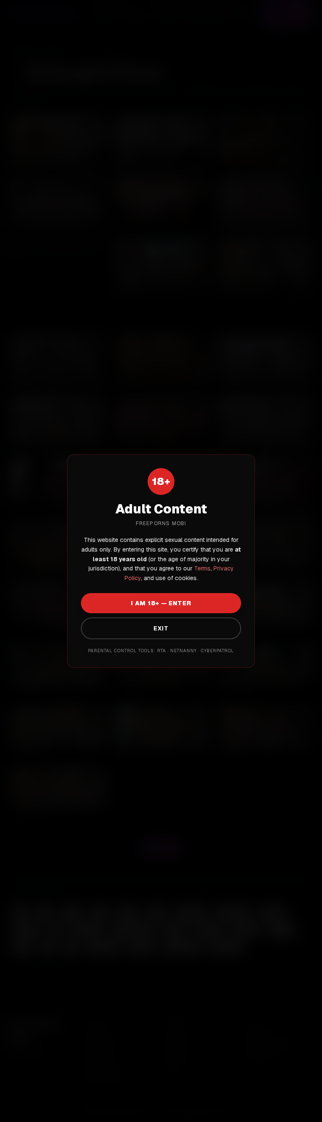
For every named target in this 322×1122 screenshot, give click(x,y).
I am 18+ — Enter (161, 603)
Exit (161, 628)
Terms (201, 568)
